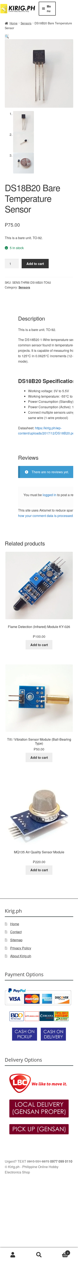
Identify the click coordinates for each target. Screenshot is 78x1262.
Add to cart (35, 263)
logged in (49, 494)
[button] (7, 36)
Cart (60, 1251)
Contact (16, 931)
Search (39, 1255)
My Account (13, 1255)
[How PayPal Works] (39, 996)
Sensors (26, 23)
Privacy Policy (20, 948)
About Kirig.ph (20, 956)
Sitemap (16, 939)
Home (13, 23)
